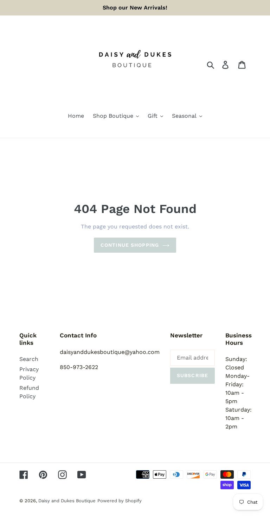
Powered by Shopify (119, 500)
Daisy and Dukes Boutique (67, 500)
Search (28, 359)
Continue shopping (130, 245)
